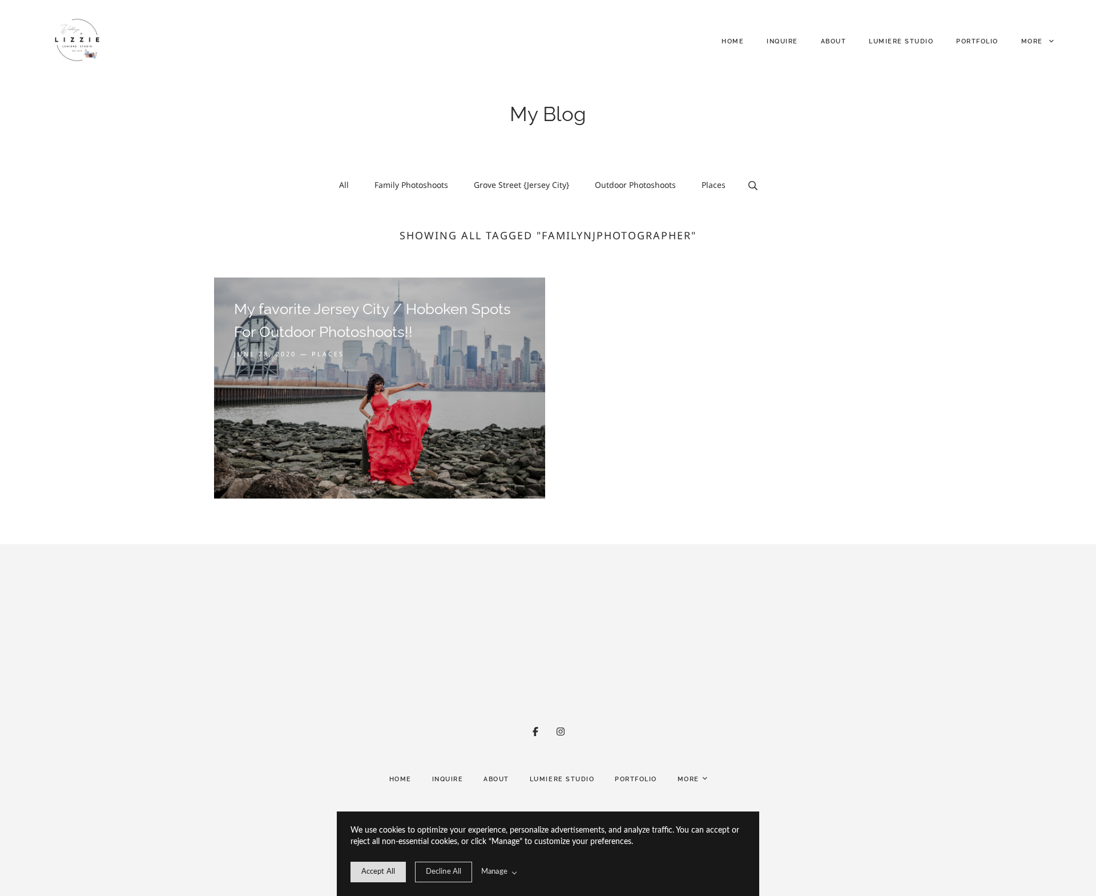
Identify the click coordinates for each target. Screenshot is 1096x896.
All (344, 184)
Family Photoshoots (411, 184)
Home (733, 41)
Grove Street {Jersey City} (521, 184)
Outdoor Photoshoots (635, 184)
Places (714, 184)
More (1033, 41)
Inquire (782, 41)
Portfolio (977, 41)
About (834, 41)
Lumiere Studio (901, 41)
